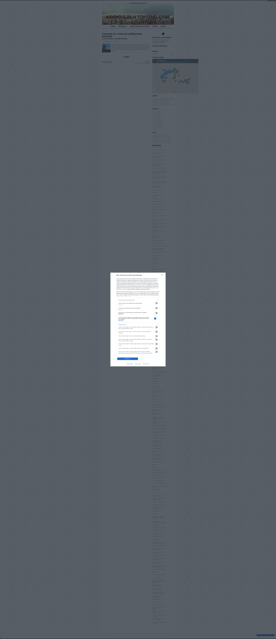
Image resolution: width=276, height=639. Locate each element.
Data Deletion (130, 363)
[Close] (163, 275)
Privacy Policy (146, 363)
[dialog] (138, 319)
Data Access (138, 363)
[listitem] (138, 300)
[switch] (156, 303)
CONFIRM (127, 358)
